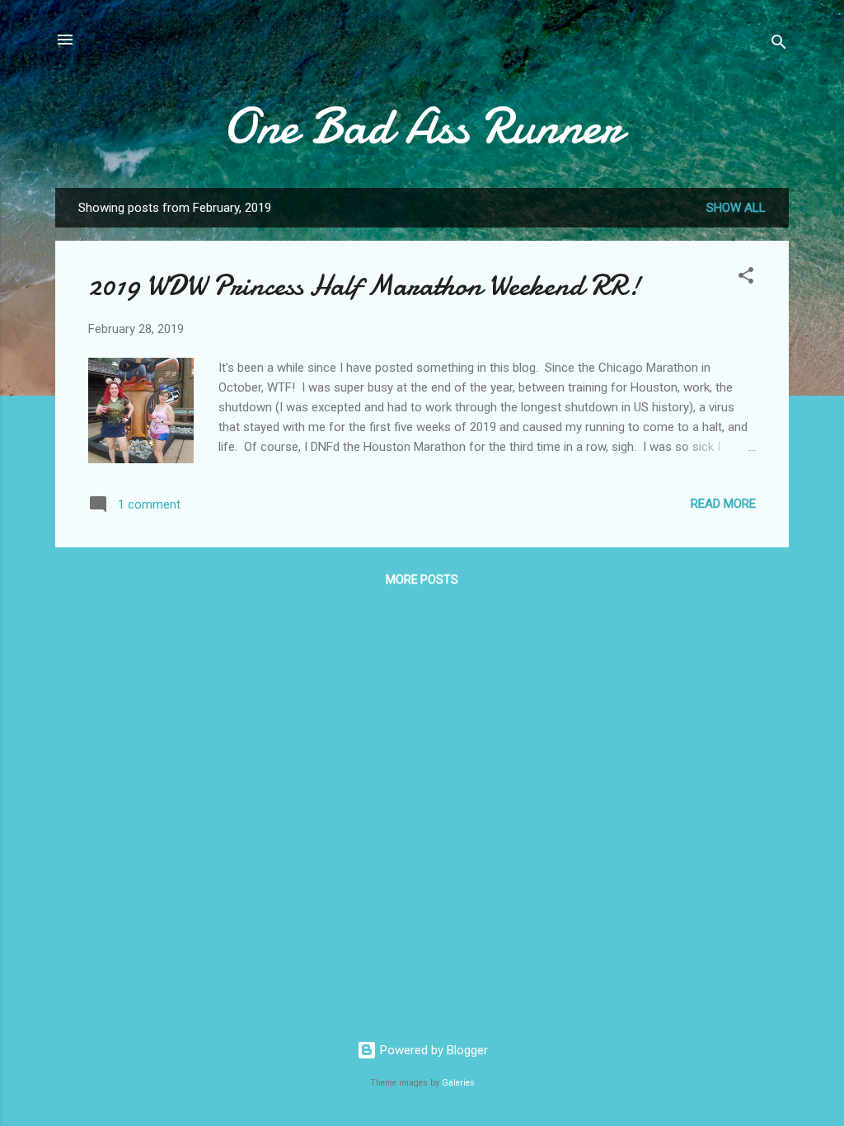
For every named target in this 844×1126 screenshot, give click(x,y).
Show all (736, 207)
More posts (422, 579)
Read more (723, 503)
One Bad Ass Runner (422, 126)
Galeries (458, 1082)
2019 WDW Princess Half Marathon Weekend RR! (364, 285)
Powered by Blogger (432, 1050)
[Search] (779, 45)
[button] (746, 278)
